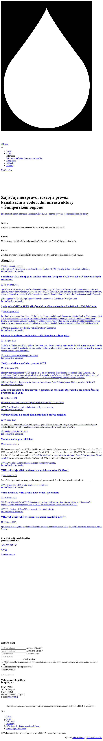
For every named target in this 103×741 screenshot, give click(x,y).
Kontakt (9, 165)
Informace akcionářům (33, 158)
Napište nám (6, 170)
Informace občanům (14, 158)
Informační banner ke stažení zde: (15, 402)
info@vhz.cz (12, 697)
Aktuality (10, 163)
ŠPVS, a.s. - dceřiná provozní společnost (55, 214)
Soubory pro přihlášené (16, 728)
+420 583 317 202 (9, 545)
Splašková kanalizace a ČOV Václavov (47, 402)
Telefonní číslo (32, 653)
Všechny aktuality (8, 266)
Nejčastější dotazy (80, 214)
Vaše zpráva (30, 659)
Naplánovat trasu (8, 554)
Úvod (8, 151)
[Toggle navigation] (2, 147)
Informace (10, 721)
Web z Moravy (78, 737)
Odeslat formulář (8, 669)
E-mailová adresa (34, 651)
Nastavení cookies (94, 737)
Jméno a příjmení (34, 648)
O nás (8, 153)
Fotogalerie (11, 161)
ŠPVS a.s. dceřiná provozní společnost (22, 726)
